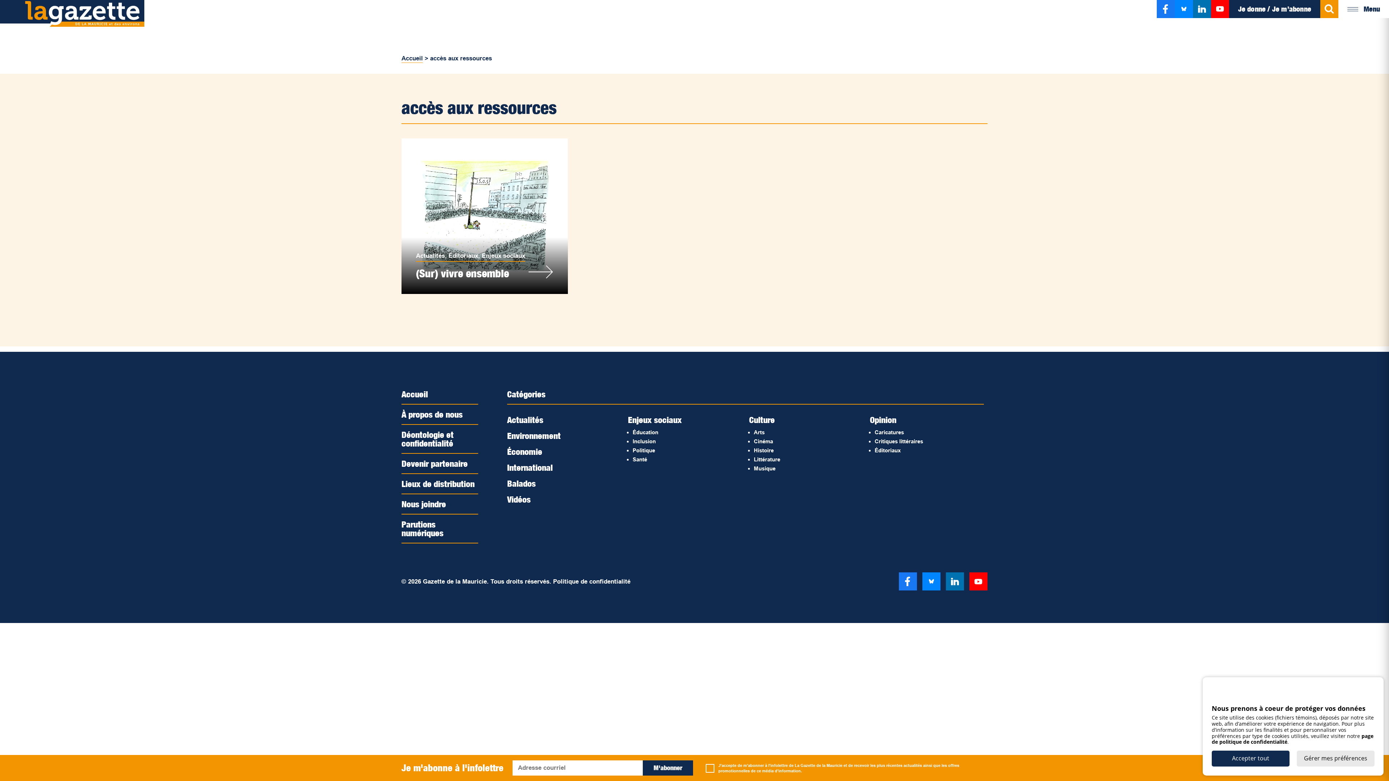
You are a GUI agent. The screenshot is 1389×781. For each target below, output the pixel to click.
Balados (521, 483)
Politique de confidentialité (591, 581)
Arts (759, 432)
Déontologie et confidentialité (428, 439)
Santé (640, 459)
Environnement (534, 436)
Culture (762, 420)
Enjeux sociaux (503, 255)
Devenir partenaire (435, 463)
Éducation (645, 432)
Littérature (767, 459)
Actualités (430, 255)
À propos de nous (432, 414)
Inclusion (644, 441)
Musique (765, 468)
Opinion (883, 420)
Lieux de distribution (438, 484)
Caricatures (889, 432)
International (530, 467)
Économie (524, 452)
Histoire (764, 450)
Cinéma (763, 441)
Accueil (412, 58)
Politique (644, 450)
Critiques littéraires (899, 441)
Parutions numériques (422, 528)
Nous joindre (424, 504)
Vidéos (519, 499)
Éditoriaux (463, 255)
